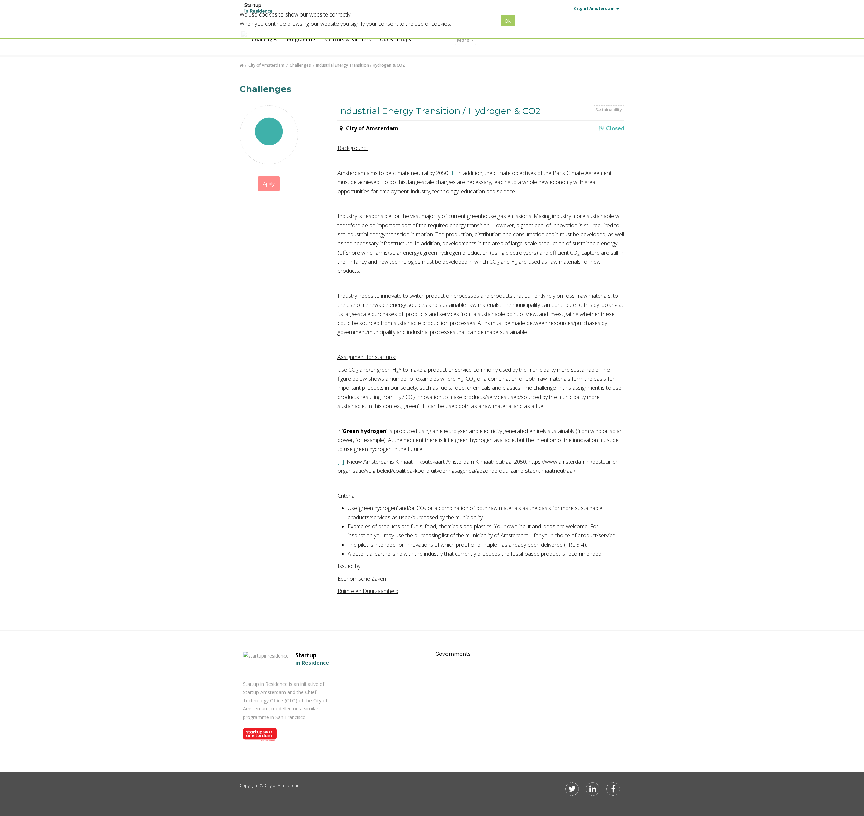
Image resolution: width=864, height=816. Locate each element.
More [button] (463, 40)
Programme (301, 39)
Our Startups (395, 39)
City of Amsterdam (266, 65)
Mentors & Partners (347, 39)
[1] (452, 173)
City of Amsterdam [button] (594, 8)
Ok (508, 21)
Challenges (264, 39)
